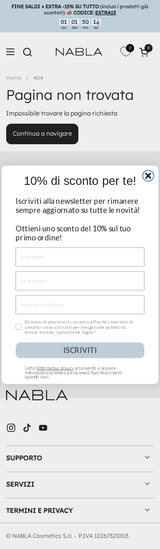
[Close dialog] (148, 175)
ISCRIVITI (79, 349)
